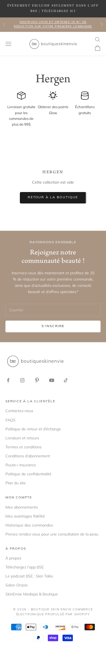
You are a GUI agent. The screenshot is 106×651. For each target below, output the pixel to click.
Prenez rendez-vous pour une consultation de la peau (51, 534)
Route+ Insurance (20, 465)
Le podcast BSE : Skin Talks (29, 576)
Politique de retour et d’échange (33, 429)
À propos (13, 558)
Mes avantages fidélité (25, 516)
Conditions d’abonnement (27, 456)
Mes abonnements (21, 507)
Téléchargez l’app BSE (24, 567)
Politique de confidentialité (28, 473)
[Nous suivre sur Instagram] (22, 380)
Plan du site (15, 482)
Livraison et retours (22, 438)
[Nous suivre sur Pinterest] (37, 380)
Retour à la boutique (53, 197)
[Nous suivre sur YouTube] (51, 380)
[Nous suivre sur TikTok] (65, 380)
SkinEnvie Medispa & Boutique (31, 594)
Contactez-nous (19, 410)
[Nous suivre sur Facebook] (8, 380)
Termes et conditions (23, 447)
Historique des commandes (29, 525)
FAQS (10, 420)
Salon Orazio (16, 585)
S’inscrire (53, 326)
